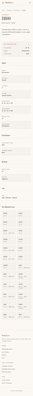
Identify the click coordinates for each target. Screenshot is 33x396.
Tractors (9, 10)
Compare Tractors (7, 366)
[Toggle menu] (30, 2)
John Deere (5, 352)
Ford (3, 358)
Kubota (4, 355)
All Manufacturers (7, 349)
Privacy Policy (6, 380)
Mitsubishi (17, 10)
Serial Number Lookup (8, 369)
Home (3, 10)
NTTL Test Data (6, 372)
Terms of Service (7, 383)
